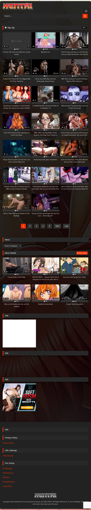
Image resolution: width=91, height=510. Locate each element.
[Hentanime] (45, 6)
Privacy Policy (8, 443)
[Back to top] (84, 503)
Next (57, 226)
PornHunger (7, 468)
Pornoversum (8, 473)
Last (66, 226)
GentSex (6, 477)
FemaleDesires (9, 482)
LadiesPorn (7, 486)
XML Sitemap (8, 456)
